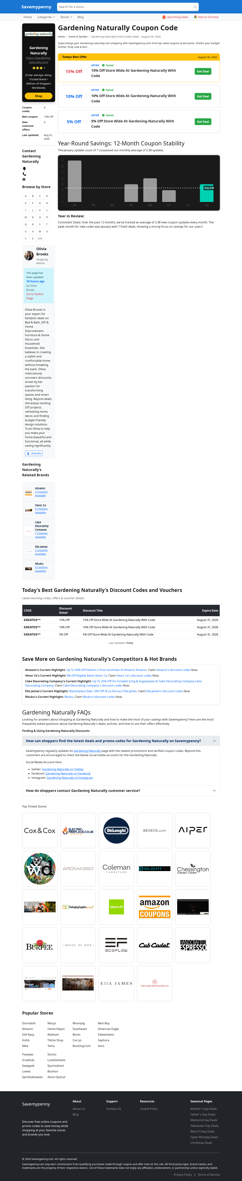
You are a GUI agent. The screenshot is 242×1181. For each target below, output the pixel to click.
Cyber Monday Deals (204, 1137)
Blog (81, 17)
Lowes (26, 1071)
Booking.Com (82, 1046)
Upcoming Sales (177, 17)
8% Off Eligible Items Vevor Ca (87, 675)
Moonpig (79, 1023)
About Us (79, 1109)
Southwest (80, 1029)
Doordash (29, 1023)
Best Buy (103, 1023)
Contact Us (113, 1109)
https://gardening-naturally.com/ (38, 60)
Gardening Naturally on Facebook (68, 773)
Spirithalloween (32, 1077)
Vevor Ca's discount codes (134, 675)
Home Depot (56, 1029)
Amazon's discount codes (173, 670)
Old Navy (28, 1034)
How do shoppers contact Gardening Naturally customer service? (83, 790)
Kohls (26, 1040)
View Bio (35, 453)
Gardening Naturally (87, 751)
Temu (51, 1046)
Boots (76, 1034)
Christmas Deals (201, 1143)
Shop (38, 96)
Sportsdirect (55, 1066)
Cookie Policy (149, 1109)
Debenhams (106, 1034)
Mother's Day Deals (203, 1109)
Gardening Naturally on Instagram (70, 778)
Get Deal (203, 71)
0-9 (40, 238)
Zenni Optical (56, 1077)
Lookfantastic (56, 1060)
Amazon (27, 1029)
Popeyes (27, 1054)
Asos (101, 1046)
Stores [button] (65, 17)
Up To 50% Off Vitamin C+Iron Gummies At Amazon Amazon (106, 670)
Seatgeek (28, 1066)
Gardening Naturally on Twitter (63, 769)
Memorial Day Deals (203, 1120)
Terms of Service (209, 1175)
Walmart (53, 1034)
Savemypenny (36, 7)
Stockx (51, 1054)
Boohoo (52, 1071)
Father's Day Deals (202, 1114)
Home (28, 17)
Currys (77, 1040)
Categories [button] (45, 17)
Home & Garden (78, 36)
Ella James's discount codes (164, 691)
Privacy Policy (183, 1175)
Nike (25, 1046)
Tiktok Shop (55, 1040)
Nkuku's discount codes (99, 697)
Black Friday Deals (202, 1131)
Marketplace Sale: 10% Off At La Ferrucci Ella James (103, 691)
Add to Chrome (208, 17)
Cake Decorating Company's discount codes (92, 685)
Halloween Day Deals (204, 1126)
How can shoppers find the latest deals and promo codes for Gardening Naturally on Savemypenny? (113, 740)
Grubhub (28, 1060)
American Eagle (108, 1029)
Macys (51, 1023)
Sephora (103, 1040)
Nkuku (68, 697)
